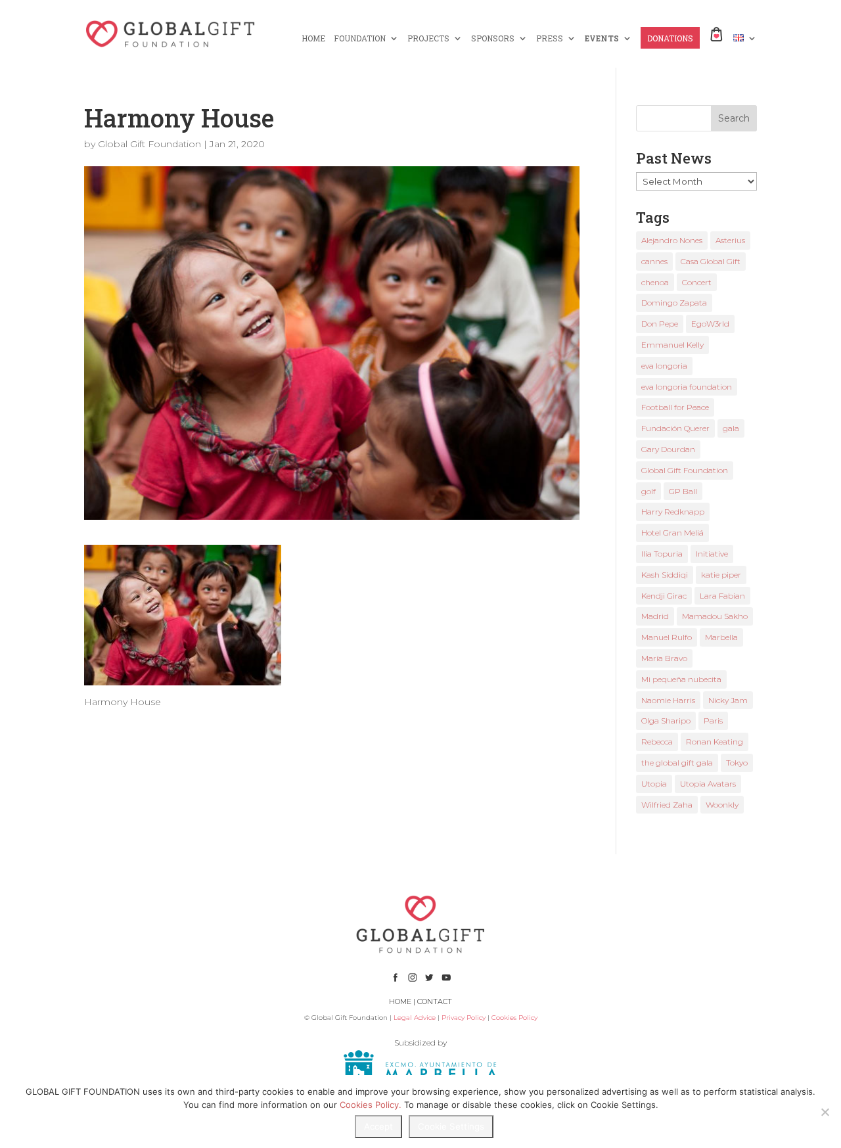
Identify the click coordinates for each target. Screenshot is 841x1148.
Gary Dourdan (668, 449)
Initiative (712, 554)
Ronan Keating (714, 741)
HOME (313, 38)
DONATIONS (670, 38)
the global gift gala (677, 763)
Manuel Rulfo (666, 637)
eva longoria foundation (686, 387)
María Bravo (664, 658)
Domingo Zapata (674, 303)
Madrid (655, 616)
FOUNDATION (360, 38)
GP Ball (683, 491)
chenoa (655, 282)
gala (731, 428)
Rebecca (657, 741)
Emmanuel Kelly (672, 345)
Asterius (730, 240)
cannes (654, 261)
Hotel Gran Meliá (672, 533)
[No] (824, 1111)
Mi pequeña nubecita (681, 679)
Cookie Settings (451, 1126)
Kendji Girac (664, 596)
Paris (713, 720)
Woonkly (722, 805)
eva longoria (664, 366)
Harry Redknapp (672, 512)
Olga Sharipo (666, 720)
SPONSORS (492, 38)
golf (648, 491)
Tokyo (737, 763)
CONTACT (434, 1001)
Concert (697, 282)
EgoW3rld (710, 324)
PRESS (549, 38)
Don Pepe (659, 324)
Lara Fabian (722, 596)
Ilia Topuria (662, 554)
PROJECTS (428, 38)
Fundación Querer (675, 428)
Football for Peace (675, 407)
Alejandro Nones (671, 240)
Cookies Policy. (370, 1104)
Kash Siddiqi (664, 575)
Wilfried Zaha (667, 805)
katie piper (721, 575)
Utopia (654, 784)
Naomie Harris (668, 700)
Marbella (721, 637)
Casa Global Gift (710, 261)
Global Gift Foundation (149, 144)
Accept (378, 1126)
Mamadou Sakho (715, 616)
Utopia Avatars (708, 784)
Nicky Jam (728, 700)
